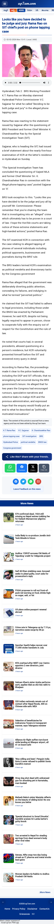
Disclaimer (32, 908)
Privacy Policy (18, 908)
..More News (44, 892)
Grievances (24, 914)
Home (7, 908)
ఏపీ (37, 10)
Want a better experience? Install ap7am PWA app (10, 922)
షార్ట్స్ (13, 10)
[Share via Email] (38, 481)
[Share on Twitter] (23, 481)
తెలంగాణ (45, 10)
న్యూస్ (6, 10)
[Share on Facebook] (16, 481)
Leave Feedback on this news (27, 489)
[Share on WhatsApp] (31, 481)
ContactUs (44, 908)
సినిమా (29, 10)
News (21, 10)
